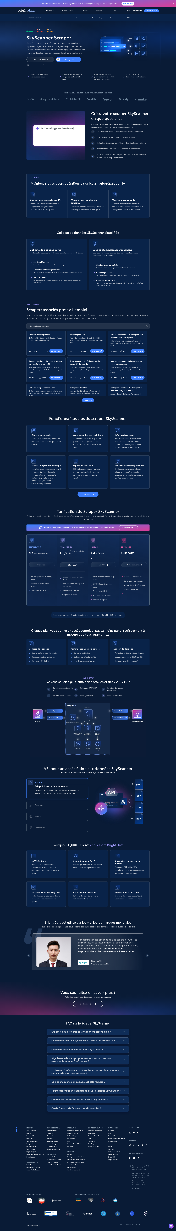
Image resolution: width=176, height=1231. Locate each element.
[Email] (134, 1158)
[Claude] (142, 1145)
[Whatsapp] (130, 1158)
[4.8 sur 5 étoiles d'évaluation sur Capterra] (50, 30)
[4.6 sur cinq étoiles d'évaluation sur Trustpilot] (29, 30)
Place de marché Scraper (96, 18)
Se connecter (137, 10)
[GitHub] (138, 1133)
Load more (88, 400)
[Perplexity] (134, 1145)
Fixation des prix (115, 18)
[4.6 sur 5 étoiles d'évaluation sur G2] (40, 30)
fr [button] (128, 10)
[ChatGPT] (130, 1145)
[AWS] (29, 1200)
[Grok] (146, 1145)
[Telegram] (138, 1158)
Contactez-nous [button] (151, 10)
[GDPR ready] (132, 1213)
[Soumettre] (146, 326)
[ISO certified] (117, 1213)
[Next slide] (147, 955)
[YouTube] (134, 1133)
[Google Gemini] (138, 1145)
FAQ (128, 18)
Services (78, 18)
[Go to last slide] (28, 955)
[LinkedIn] (130, 1133)
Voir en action (65, 18)
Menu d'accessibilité (33, 1225)
